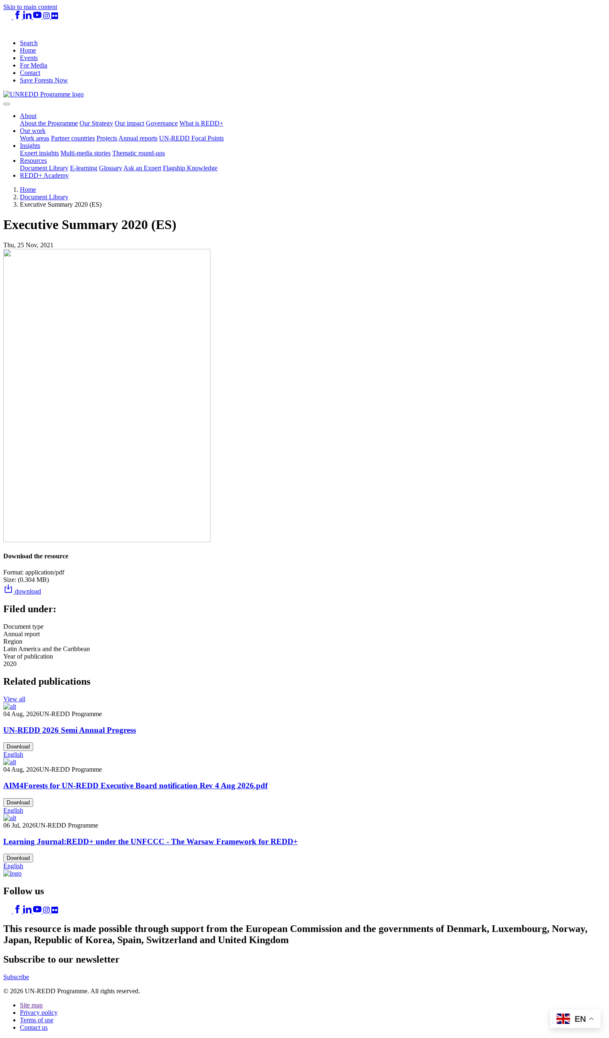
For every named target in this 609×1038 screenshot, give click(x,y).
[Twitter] (8, 16)
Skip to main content (30, 6)
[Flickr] (54, 16)
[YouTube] (38, 16)
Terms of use (36, 1020)
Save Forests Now (44, 80)
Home (28, 50)
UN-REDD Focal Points (191, 138)
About (28, 115)
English (13, 754)
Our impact (129, 123)
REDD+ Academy (44, 175)
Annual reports (137, 138)
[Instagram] (47, 16)
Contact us (34, 1027)
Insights (30, 145)
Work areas (34, 138)
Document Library (44, 167)
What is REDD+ (201, 123)
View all (14, 698)
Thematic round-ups (138, 153)
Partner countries (73, 138)
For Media (33, 65)
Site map (31, 1005)
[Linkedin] (28, 16)
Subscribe (16, 976)
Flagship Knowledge (190, 167)
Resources (33, 160)
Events (29, 57)
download (27, 591)
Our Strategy (96, 123)
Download (18, 746)
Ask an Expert (142, 167)
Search (29, 42)
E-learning (83, 167)
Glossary (110, 167)
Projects (107, 138)
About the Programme (49, 123)
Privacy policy (39, 1012)
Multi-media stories (85, 153)
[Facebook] (18, 16)
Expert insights (39, 153)
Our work (33, 130)
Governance (162, 123)
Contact (30, 72)
